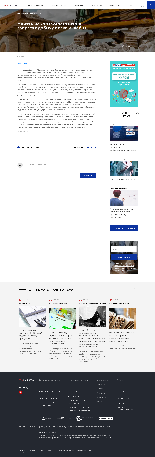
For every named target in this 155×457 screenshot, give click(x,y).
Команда (120, 388)
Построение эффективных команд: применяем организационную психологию (123, 213)
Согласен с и (125, 266)
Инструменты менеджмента (49, 402)
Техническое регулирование (79, 411)
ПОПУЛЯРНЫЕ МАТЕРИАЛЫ (124, 228)
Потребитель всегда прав (122, 179)
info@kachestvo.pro (50, 432)
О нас (120, 380)
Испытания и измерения (77, 400)
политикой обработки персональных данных (124, 265)
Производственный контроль (80, 407)
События (101, 384)
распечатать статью (30, 147)
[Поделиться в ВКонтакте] (90, 147)
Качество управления (34, 5)
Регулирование (74, 388)
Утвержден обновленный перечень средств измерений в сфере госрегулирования (121, 337)
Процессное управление (48, 395)
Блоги (100, 389)
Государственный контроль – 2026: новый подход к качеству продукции (30, 334)
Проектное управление (47, 398)
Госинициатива (44, 405)
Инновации (79, 5)
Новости (101, 397)
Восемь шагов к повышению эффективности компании (123, 147)
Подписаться (124, 257)
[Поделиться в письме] (87, 147)
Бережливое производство (49, 391)
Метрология (97, 5)
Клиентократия (115, 5)
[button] (133, 290)
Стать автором (122, 395)
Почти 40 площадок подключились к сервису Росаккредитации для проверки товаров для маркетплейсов (61, 338)
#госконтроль (22, 64)
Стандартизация (74, 391)
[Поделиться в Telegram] (94, 147)
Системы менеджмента (47, 388)
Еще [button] (131, 5)
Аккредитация (73, 404)
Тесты (100, 402)
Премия (101, 393)
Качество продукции (59, 5)
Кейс (40, 409)
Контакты (120, 391)
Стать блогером (123, 398)
